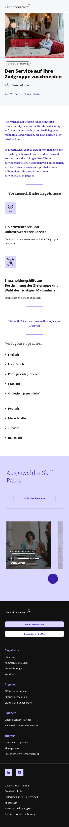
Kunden (9, 674)
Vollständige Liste (34, 498)
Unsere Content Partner (18, 719)
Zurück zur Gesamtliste (25, 94)
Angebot (10, 684)
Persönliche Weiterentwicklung (22, 753)
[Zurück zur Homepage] (17, 6)
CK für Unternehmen (16, 691)
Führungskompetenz (16, 742)
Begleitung (12, 650)
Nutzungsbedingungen (18, 808)
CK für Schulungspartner (19, 702)
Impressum (11, 802)
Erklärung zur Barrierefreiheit (21, 797)
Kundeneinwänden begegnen (24, 560)
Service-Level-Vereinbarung (20, 814)
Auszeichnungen (14, 668)
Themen (10, 736)
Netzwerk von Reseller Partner (22, 725)
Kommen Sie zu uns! (16, 662)
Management (12, 748)
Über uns (10, 657)
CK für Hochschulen (16, 697)
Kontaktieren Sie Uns (34, 633)
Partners (10, 713)
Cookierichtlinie (13, 791)
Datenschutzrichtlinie (17, 785)
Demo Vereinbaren (34, 624)
